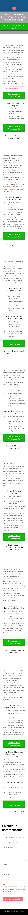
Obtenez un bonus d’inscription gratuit (14, 804)
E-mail (6, 874)
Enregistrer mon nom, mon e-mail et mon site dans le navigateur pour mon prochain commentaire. (13, 889)
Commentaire (9, 847)
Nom (6, 864)
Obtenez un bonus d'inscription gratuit (14, 27)
